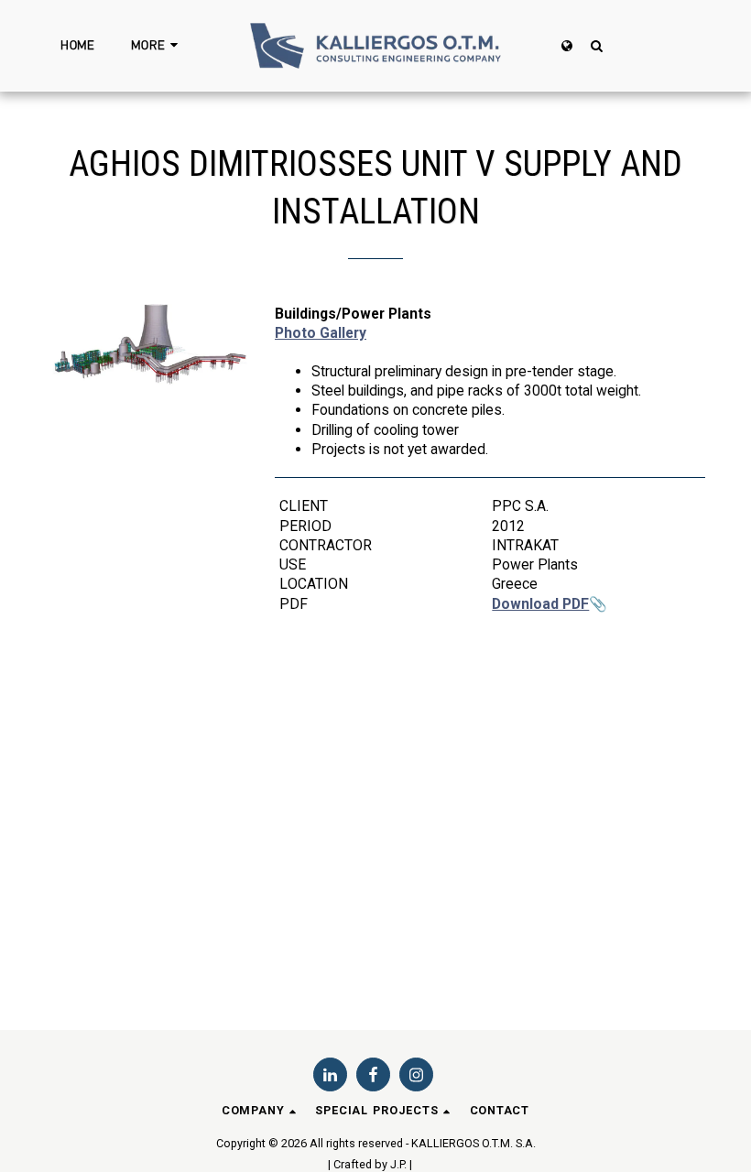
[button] (596, 45)
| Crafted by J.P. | (370, 1164)
